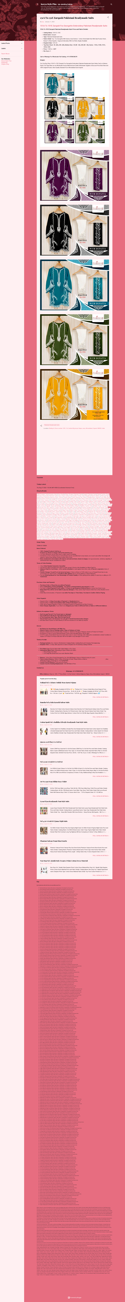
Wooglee (87, 495)
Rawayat (48, 504)
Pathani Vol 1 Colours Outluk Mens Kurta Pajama (58, 683)
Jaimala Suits (41, 524)
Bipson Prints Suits (71, 533)
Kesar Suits (44, 520)
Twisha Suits (66, 497)
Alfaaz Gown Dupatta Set (96, 536)
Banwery (107, 533)
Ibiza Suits (56, 524)
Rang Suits (94, 504)
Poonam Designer (87, 507)
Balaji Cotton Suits (42, 534)
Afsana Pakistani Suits (66, 537)
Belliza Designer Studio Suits (96, 533)
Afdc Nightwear (77, 537)
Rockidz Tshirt (76, 503)
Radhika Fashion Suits (86, 506)
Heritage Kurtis (94, 524)
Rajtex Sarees (41, 506)
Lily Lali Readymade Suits (90, 516)
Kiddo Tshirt (77, 519)
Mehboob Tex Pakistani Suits (96, 511)
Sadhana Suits (92, 501)
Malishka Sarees (68, 514)
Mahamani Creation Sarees (95, 514)
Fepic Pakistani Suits (64, 529)
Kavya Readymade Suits (86, 520)
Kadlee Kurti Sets (57, 523)
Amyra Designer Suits (47, 536)
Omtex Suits (99, 508)
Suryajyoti (53, 498)
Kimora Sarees (52, 519)
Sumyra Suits (61, 498)
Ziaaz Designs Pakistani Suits (73, 494)
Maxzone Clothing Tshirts (82, 513)
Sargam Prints (46, 501)
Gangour (86, 527)
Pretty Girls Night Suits (69, 507)
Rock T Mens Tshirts (87, 503)
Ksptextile (4, 62)
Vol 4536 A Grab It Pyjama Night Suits (53, 821)
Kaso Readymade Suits (100, 520)
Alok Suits (74, 536)
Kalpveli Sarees (81, 521)
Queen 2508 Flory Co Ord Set (51, 742)
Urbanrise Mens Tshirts (55, 497)
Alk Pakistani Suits (83, 536)
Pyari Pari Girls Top (46, 507)
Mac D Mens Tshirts (60, 516)
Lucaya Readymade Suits (74, 516)
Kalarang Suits (90, 521)
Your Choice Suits (63, 495)
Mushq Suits (92, 510)
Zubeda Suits (53, 494)
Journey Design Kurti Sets (70, 523)
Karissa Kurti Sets (52, 521)
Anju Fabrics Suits (88, 537)
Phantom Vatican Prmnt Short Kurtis (53, 841)
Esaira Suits (83, 529)
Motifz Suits (44, 511)
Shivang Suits (74, 500)
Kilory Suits (61, 519)
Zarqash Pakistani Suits (89, 494)
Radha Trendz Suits (99, 506)
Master (103, 513)
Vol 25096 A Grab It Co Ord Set (51, 762)
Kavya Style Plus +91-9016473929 (56, 4)
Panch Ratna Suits (69, 508)
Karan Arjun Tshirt (63, 521)
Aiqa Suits (56, 537)
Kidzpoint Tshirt (69, 519)
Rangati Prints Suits (84, 504)
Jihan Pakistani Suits (95, 523)
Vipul (38, 497)
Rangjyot (75, 504)
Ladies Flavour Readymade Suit (87, 517)
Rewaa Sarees (105, 503)
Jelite (103, 523)
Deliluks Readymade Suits (62, 530)
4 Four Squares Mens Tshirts (55, 539)
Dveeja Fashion (45, 530)
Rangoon (62, 504)
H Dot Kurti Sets (66, 526)
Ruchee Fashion (57, 503)
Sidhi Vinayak (99, 498)
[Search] (111, 4)
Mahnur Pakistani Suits (80, 514)
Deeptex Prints (75, 530)
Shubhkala (107, 498)
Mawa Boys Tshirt (95, 513)
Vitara (107, 495)
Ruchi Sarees (48, 503)
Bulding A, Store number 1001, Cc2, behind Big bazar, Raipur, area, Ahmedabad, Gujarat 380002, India (77, 428)
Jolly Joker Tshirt (83, 523)
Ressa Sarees (41, 504)
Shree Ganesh (58, 500)
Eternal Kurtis (75, 529)
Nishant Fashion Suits (55, 510)
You (70, 495)
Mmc (71, 511)
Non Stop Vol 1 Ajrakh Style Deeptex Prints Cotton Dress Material (64, 861)
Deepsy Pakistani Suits (86, 530)
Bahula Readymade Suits (66, 534)
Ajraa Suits (49, 537)
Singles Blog (5, 64)
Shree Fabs (66, 500)
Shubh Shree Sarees (43, 500)
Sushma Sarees (45, 498)
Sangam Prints (55, 501)
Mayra (72, 513)
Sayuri (39, 501)
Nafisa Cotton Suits (75, 510)
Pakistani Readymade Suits (51, 425)
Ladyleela (69, 517)
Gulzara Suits (75, 526)
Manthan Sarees (41, 514)
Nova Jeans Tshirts (42, 510)
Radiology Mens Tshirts (62, 506)
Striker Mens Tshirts (83, 498)
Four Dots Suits (53, 529)
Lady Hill (75, 517)
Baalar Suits (77, 534)
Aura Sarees (85, 534)
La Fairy (99, 517)
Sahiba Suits (73, 501)
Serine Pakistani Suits (85, 500)
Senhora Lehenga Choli (98, 500)
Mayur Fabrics (56, 513)
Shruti (51, 500)
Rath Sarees (55, 504)
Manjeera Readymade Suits (55, 514)
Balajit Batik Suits (53, 534)
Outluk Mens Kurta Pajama (83, 508)
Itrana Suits (49, 524)
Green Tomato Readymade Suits (46, 527)
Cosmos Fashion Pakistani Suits (57, 532)
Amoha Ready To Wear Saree (62, 536)
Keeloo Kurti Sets (53, 520)
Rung (42, 503)
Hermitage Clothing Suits (82, 524)
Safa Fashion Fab (82, 501)
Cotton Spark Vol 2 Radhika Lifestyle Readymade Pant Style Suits (63, 722)
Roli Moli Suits (67, 503)
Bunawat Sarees (107, 532)
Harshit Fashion (45, 526)
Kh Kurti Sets (96, 519)
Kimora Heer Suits (42, 519)
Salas (67, 501)
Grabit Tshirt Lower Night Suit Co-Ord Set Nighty (69, 527)
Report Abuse (5, 53)
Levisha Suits (102, 516)
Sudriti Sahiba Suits (71, 498)
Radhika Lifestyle (74, 506)
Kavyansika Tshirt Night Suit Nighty (68, 520)
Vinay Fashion (44, 497)
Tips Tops (83, 497)
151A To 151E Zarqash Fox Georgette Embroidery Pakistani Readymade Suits (73, 26)
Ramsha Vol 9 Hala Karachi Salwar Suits (54, 702)
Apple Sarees (93, 534)
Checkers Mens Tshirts (94, 532)
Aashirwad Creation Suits (101, 537)
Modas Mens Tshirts (53, 511)
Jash (107, 523)
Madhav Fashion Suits (48, 516)
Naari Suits (85, 510)
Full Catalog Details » (101, 697)
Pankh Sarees (59, 508)
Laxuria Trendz (48, 517)
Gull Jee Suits (84, 526)
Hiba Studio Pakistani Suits (67, 524)
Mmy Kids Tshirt (64, 511)
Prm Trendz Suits (57, 507)
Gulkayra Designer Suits (96, 526)
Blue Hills (49, 533)
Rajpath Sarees (50, 506)
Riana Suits (97, 503)
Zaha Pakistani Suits (51, 495)
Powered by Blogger (75, 1297)
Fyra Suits (45, 529)
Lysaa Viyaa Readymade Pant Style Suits (54, 801)
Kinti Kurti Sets (107, 517)
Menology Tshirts (82, 511)
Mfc (75, 511)
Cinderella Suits (83, 532)
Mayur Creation (65, 513)
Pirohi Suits (96, 507)
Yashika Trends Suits (78, 495)
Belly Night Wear (82, 533)
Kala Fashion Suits (101, 521)
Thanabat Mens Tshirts (93, 497)
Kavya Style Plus (6, 61)
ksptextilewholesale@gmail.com (96, 659)
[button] (108, 17)
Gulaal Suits (107, 526)
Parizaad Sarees (41, 508)
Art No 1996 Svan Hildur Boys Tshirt (53, 782)
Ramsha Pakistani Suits (105, 504)
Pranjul (79, 507)
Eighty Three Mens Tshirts (95, 529)
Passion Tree (103, 507)
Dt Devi (52, 530)
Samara (62, 501)
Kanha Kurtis (72, 521)
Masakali (108, 513)
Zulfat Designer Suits (42, 494)
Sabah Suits (100, 501)
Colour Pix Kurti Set (72, 532)
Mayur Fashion (46, 513)
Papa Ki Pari (50, 508)
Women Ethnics (95, 495)
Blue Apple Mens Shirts (59, 533)
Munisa (99, 510)
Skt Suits (92, 498)
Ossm (93, 508)
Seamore (108, 500)
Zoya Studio (61, 494)
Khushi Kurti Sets (86, 519)
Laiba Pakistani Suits (59, 517)
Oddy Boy (107, 508)
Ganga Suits (93, 527)
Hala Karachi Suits (55, 526)
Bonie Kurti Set (41, 533)
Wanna (103, 495)
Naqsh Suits (65, 510)
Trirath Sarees (75, 497)
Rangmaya (69, 504)
